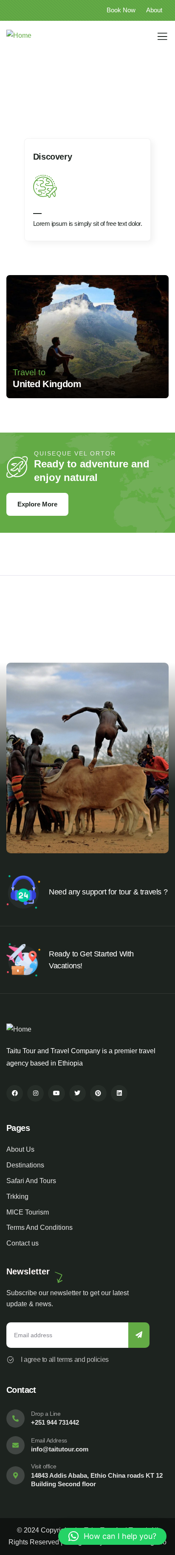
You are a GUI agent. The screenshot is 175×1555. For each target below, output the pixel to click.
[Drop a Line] (15, 1418)
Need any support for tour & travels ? (108, 892)
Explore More (37, 504)
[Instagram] (35, 1093)
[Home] (18, 36)
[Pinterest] (98, 1093)
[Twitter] (77, 1093)
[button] (165, 194)
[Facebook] (14, 1093)
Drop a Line (46, 1413)
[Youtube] (56, 1093)
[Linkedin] (119, 1093)
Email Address (49, 1440)
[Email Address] (15, 1445)
